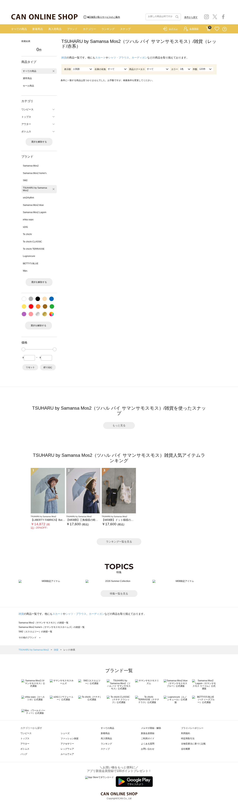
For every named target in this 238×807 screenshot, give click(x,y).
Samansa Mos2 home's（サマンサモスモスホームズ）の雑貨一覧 (52, 627)
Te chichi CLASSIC (32, 241)
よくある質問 (147, 743)
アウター (24, 743)
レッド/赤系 (69, 649)
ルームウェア (67, 754)
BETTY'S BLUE (30, 263)
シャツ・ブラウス (118, 57)
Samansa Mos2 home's (34, 173)
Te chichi (27, 234)
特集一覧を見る (119, 593)
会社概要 (185, 749)
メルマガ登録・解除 (151, 728)
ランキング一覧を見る (119, 541)
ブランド (72, 28)
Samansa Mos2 (31, 165)
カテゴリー (89, 28)
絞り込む (48, 367)
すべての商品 (19, 28)
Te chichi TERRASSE (33, 249)
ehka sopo (28, 219)
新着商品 (37, 28)
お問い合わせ (147, 749)
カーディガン (139, 57)
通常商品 (27, 78)
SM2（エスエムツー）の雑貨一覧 (35, 631)
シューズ (65, 733)
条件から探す (191, 17)
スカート (100, 57)
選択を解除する (39, 142)
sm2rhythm (28, 197)
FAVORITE (217, 29)
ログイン (173, 28)
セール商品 (28, 85)
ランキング (108, 28)
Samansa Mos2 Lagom (34, 212)
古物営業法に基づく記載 (193, 743)
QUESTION (224, 29)
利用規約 (185, 733)
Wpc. (25, 270)
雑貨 (64, 57)
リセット (30, 367)
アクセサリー (67, 743)
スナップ (125, 28)
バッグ (23, 754)
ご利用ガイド (147, 738)
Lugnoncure (29, 256)
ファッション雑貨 (69, 738)
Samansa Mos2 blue (33, 205)
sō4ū (25, 227)
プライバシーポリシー (192, 728)
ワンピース (26, 733)
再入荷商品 (54, 28)
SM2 (25, 180)
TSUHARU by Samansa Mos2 (35, 189)
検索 (176, 17)
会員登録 (193, 28)
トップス (24, 738)
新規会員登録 (147, 733)
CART (208, 28)
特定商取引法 (187, 738)
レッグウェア (67, 749)
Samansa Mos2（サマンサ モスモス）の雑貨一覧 (43, 622)
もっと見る (119, 425)
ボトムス (24, 749)
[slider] (23, 349)
